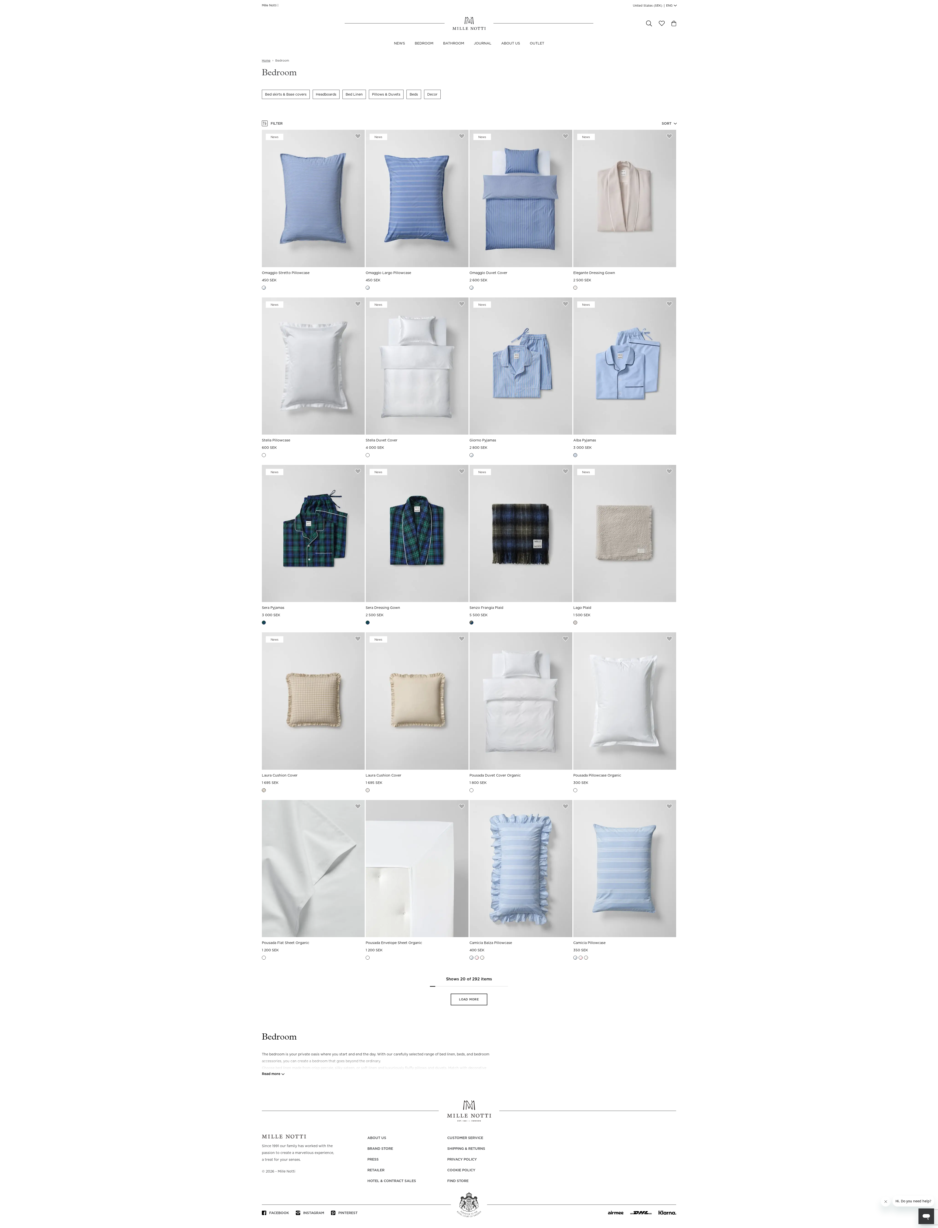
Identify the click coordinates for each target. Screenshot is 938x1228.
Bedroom (424, 43)
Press (373, 1159)
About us (510, 43)
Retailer (375, 1170)
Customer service (465, 1138)
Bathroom (453, 43)
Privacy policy (462, 1159)
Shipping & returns (466, 1149)
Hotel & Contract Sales (391, 1181)
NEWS (399, 43)
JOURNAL (482, 43)
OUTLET (537, 43)
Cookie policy (461, 1170)
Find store (458, 1181)
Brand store (380, 1149)
